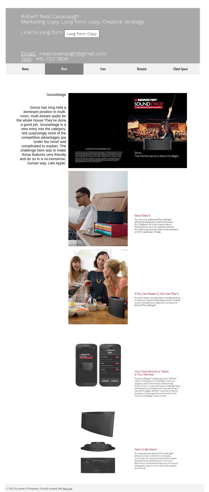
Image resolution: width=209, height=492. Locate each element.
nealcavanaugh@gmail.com (73, 53)
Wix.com (67, 488)
